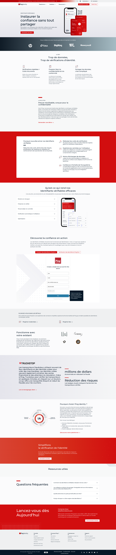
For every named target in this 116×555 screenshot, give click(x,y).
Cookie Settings (64, 553)
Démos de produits (72, 540)
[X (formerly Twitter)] (81, 552)
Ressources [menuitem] (62, 4)
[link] (31, 321)
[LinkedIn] (84, 552)
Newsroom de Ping (38, 543)
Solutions (53, 537)
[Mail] (94, 552)
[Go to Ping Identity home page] (22, 4)
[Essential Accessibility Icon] (46, 552)
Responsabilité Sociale (39, 537)
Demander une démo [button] (84, 4)
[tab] (46, 252)
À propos (36, 536)
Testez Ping (94, 4)
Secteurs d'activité (55, 539)
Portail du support (89, 536)
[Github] (92, 552)
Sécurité (73, 551)
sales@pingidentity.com (65, 510)
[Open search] (77, 1)
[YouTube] (89, 552)
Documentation (88, 539)
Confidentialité (66, 551)
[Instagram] (97, 552)
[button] (75, 22)
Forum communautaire (90, 537)
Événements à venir (38, 545)
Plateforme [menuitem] (42, 4)
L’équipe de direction (38, 539)
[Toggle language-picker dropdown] (80, 1)
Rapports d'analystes (55, 541)
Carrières (36, 541)
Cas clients (53, 536)
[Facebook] (86, 552)
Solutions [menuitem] (51, 4)
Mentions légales (58, 551)
